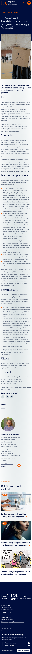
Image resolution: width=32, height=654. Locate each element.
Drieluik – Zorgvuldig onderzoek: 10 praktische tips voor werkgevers (15, 544)
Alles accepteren (23, 650)
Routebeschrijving (6, 612)
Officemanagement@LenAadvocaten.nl (12, 622)
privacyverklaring (7, 639)
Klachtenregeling (6, 628)
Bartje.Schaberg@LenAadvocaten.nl (11, 381)
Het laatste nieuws (6, 12)
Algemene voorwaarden (8, 631)
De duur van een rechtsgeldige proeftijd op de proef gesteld (13, 515)
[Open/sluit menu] (29, 3)
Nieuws (3, 408)
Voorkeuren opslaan (7, 650)
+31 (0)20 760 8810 (9, 619)
